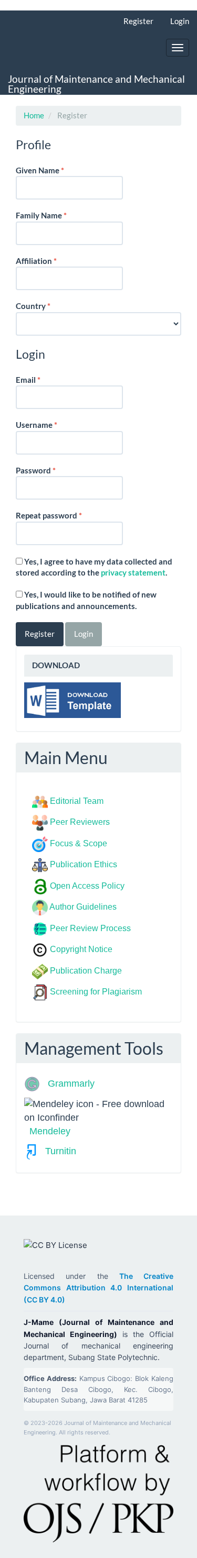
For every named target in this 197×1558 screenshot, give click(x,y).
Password (52, 470)
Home (34, 115)
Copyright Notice (81, 949)
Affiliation (52, 261)
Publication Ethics (83, 864)
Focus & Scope (78, 843)
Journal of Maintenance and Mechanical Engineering (96, 84)
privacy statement (133, 572)
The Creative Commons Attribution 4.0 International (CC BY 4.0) (98, 1288)
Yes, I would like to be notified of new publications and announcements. (86, 600)
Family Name (57, 215)
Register (138, 21)
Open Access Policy (87, 885)
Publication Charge (86, 970)
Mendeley (49, 1131)
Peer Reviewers (80, 821)
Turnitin (56, 1151)
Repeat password (65, 515)
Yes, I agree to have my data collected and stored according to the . (94, 567)
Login (179, 21)
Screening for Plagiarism (96, 991)
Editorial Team (76, 801)
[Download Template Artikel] (72, 698)
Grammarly (69, 1083)
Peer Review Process (90, 928)
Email (44, 379)
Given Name (56, 170)
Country (49, 306)
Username (53, 424)
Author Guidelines (83, 906)
